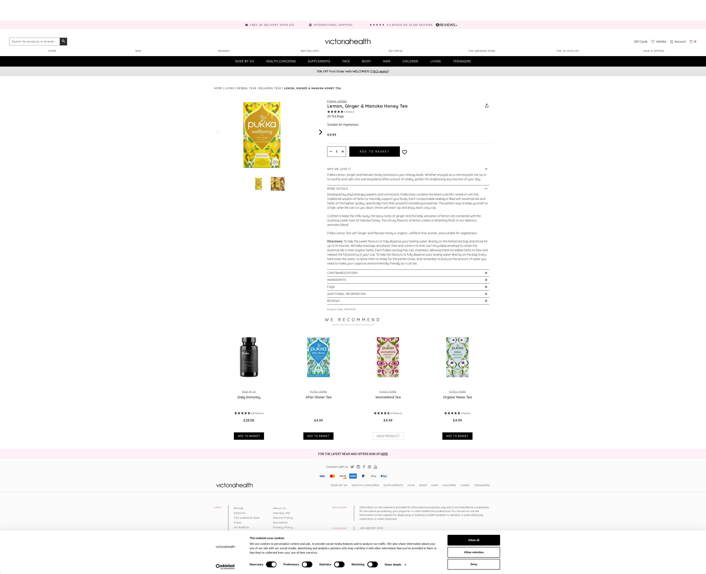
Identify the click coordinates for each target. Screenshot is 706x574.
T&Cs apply (379, 71)
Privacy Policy (283, 527)
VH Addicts (241, 527)
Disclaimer (280, 522)
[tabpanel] (249, 385)
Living (435, 61)
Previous (218, 132)
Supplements (319, 61)
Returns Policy (283, 517)
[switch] (307, 564)
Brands (224, 50)
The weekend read (481, 50)
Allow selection (474, 552)
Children (410, 61)
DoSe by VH (244, 61)
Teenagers (462, 61)
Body (366, 61)
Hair (386, 61)
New (138, 50)
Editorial (396, 50)
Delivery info (281, 513)
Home (52, 50)
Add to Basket (249, 436)
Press (237, 522)
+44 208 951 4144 (371, 528)
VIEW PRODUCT (388, 436)
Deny (473, 564)
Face (346, 61)
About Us (279, 508)
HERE (384, 454)
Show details (393, 564)
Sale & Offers (653, 50)
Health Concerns (281, 61)
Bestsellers (310, 50)
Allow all (473, 540)
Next (320, 132)
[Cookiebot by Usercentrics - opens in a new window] (225, 567)
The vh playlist (568, 50)
